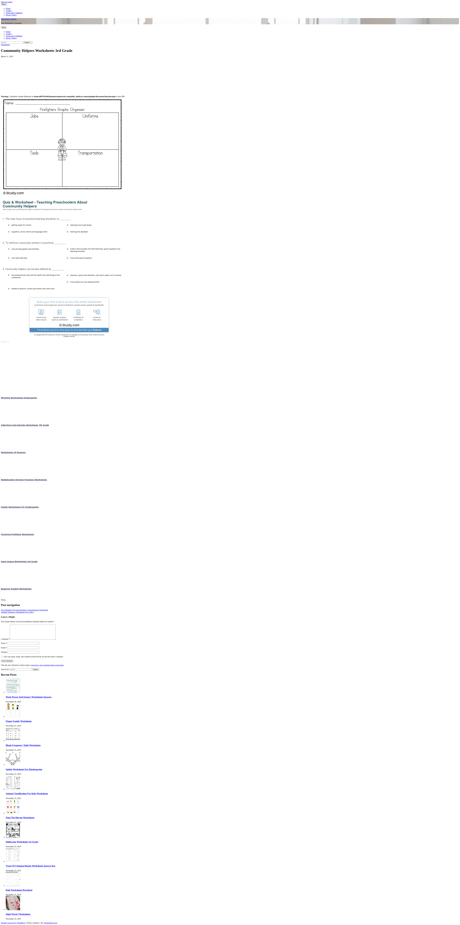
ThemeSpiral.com (50, 923)
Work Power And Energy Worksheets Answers (28, 697)
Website (4, 652)
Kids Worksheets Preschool (19, 890)
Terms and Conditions (14, 13)
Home (8, 9)
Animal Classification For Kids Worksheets (27, 793)
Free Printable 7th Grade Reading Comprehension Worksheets (24, 610)
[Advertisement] (73, 74)
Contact (9, 11)
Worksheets (5, 45)
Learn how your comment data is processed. (47, 665)
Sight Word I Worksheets (18, 914)
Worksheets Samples (9, 19)
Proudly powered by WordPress (13, 923)
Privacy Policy (11, 15)
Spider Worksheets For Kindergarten (24, 769)
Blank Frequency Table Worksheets (23, 745)
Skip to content (6, 2)
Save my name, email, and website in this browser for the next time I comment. (33, 657)
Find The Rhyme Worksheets (20, 817)
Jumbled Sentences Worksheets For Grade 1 (17, 612)
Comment (5, 639)
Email (4, 648)
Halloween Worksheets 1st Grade (22, 842)
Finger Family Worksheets (19, 721)
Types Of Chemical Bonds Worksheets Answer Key (31, 866)
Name (4, 643)
